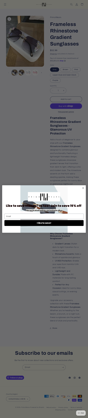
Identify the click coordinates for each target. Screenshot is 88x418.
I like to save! (44, 223)
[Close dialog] (83, 188)
